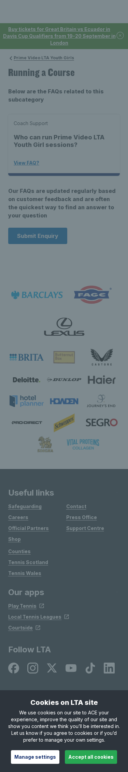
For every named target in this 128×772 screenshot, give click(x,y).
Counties (19, 551)
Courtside (20, 628)
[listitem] (27, 357)
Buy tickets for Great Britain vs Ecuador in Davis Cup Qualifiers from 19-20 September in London (59, 36)
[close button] (120, 36)
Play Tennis (22, 606)
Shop (14, 539)
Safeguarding (25, 506)
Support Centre (85, 528)
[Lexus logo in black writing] (64, 326)
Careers (18, 517)
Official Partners (28, 528)
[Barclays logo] (36, 295)
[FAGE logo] (91, 295)
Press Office (81, 517)
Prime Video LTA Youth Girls (44, 57)
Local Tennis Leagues (34, 617)
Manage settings (35, 757)
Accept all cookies (91, 757)
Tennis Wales (24, 573)
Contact (76, 506)
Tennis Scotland (28, 562)
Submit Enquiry (37, 235)
